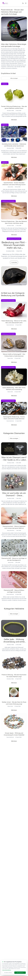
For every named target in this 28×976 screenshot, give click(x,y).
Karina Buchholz (6, 36)
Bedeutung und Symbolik (8, 201)
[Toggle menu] (25, 3)
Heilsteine (6, 27)
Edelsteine (4, 124)
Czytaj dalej (14, 262)
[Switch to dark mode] (23, 3)
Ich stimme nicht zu (8, 972)
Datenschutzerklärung (6, 970)
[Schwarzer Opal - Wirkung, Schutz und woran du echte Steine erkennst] (14, 29)
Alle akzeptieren (20, 972)
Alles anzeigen (14, 78)
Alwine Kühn (10, 186)
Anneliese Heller (10, 110)
